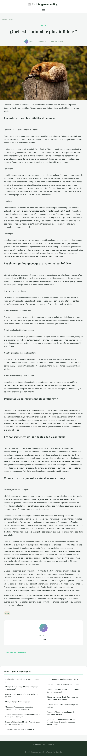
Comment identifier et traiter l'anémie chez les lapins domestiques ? (22, 723)
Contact (51, 745)
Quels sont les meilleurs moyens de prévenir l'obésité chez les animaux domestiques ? (61, 721)
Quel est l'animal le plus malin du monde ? (64, 684)
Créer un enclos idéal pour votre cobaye (62, 679)
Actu (11, 19)
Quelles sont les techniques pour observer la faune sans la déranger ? (22, 715)
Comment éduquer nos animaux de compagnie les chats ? (61, 713)
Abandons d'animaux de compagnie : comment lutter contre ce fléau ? (19, 708)
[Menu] (43, 9)
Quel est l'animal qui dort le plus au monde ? (22, 680)
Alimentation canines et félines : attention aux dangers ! (21, 688)
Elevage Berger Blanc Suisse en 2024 (19, 702)
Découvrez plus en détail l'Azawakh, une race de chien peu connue (63, 698)
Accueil (4, 19)
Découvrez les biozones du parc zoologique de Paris (22, 695)
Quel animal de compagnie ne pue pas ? (21, 729)
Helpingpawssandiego (43, 4)
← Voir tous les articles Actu (15, 653)
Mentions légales (39, 745)
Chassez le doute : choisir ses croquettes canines (62, 705)
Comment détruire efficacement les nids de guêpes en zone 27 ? (64, 690)
